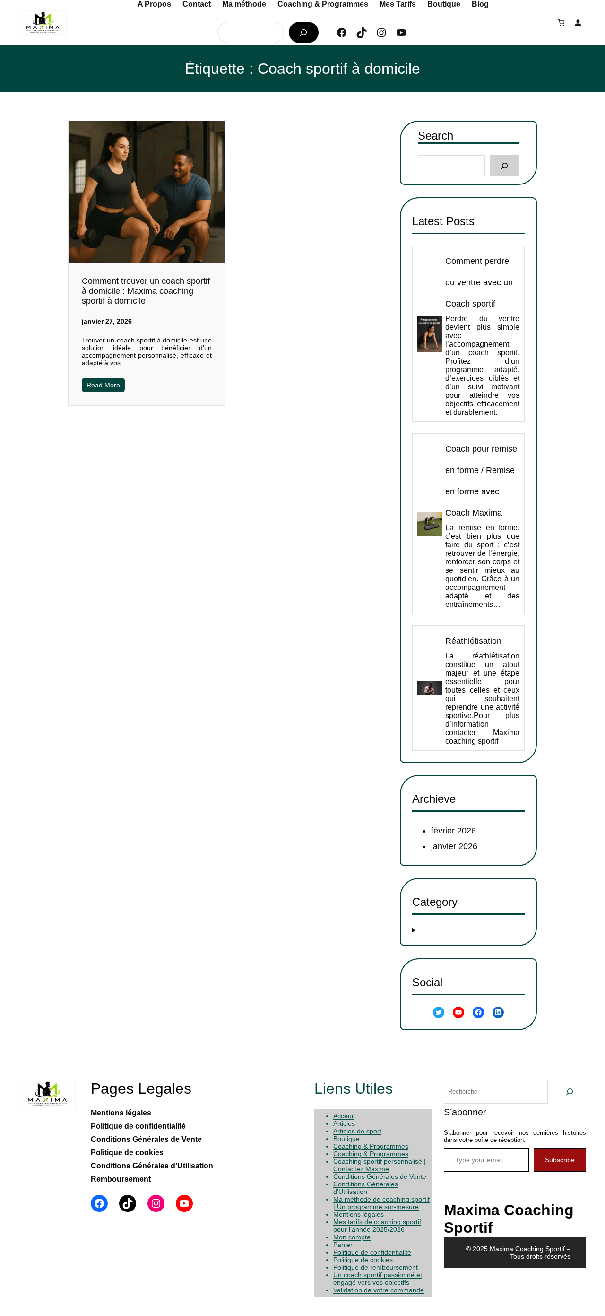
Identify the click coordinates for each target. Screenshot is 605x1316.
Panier (343, 1244)
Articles (344, 1123)
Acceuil (343, 1116)
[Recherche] (304, 32)
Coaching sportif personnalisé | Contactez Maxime (379, 1165)
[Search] (504, 165)
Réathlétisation (473, 641)
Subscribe (560, 1160)
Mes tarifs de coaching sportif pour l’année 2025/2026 (377, 1225)
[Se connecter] (578, 22)
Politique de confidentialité (372, 1252)
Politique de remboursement (375, 1267)
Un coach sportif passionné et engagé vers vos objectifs (377, 1278)
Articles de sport (357, 1131)
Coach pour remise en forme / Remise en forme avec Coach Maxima (481, 481)
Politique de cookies (363, 1259)
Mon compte (352, 1237)
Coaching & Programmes (370, 1146)
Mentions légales (358, 1214)
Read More (103, 385)
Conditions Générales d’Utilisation (365, 1187)
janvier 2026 (454, 846)
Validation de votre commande (378, 1290)
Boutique (346, 1138)
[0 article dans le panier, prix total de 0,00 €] (561, 22)
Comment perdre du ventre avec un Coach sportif (479, 282)
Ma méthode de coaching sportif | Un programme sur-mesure (381, 1203)
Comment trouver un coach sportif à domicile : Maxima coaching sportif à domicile (146, 291)
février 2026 (453, 831)
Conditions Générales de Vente (379, 1176)
